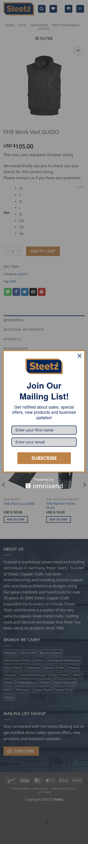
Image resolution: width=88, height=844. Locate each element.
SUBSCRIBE (44, 458)
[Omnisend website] (44, 483)
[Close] (79, 355)
